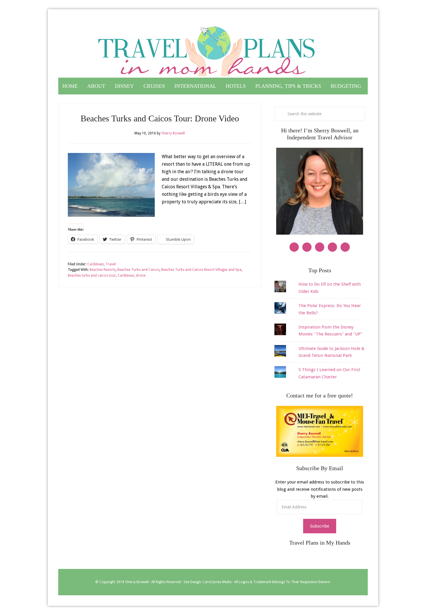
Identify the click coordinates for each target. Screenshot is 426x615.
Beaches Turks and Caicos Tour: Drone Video (160, 118)
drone (140, 275)
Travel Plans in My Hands (213, 48)
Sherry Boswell (137, 582)
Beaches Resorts (103, 270)
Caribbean (95, 264)
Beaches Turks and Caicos (138, 270)
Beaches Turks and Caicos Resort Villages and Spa (201, 270)
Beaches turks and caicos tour (92, 275)
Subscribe (319, 526)
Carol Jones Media (217, 582)
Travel (110, 264)
